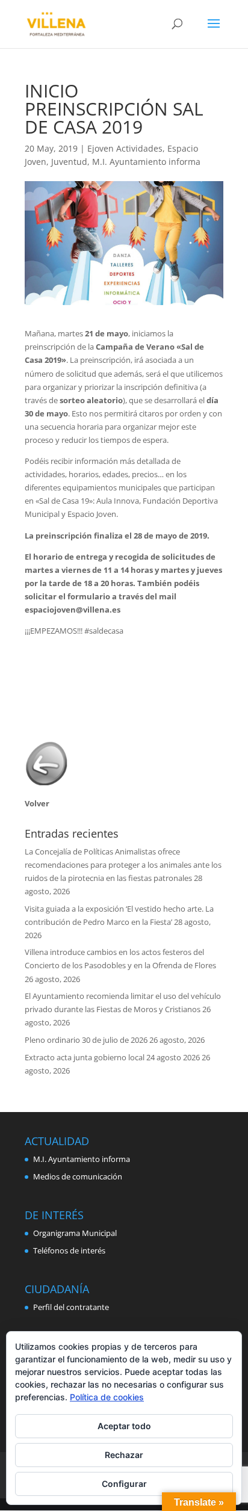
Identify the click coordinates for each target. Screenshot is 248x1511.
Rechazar (124, 1455)
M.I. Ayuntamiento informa (146, 161)
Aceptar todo (124, 1426)
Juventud (69, 161)
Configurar (124, 1484)
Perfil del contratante (71, 1307)
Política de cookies (107, 1397)
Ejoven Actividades (125, 148)
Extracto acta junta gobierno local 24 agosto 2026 (112, 1057)
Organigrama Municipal (75, 1233)
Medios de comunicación (77, 1176)
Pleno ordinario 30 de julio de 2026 (86, 1039)
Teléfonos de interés (69, 1250)
